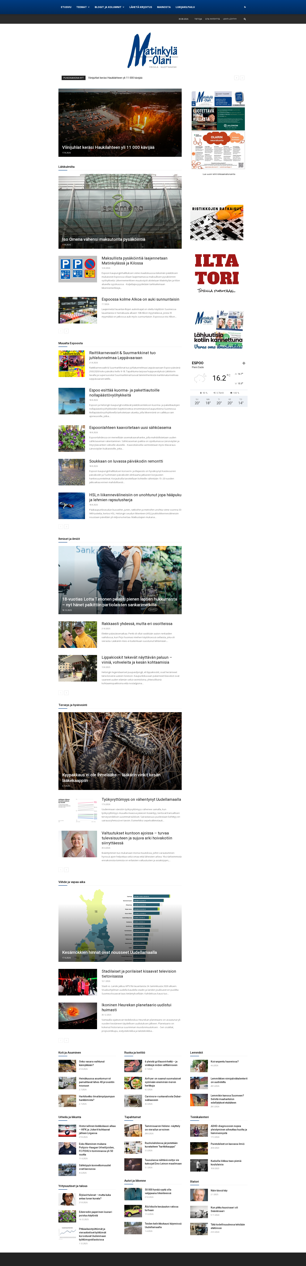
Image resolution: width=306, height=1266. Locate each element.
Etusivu (66, 7)
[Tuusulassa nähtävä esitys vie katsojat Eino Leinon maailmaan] (133, 1164)
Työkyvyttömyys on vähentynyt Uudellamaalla (141, 799)
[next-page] (66, 331)
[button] (245, 19)
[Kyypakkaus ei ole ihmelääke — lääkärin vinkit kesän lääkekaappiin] (120, 751)
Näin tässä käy (219, 1190)
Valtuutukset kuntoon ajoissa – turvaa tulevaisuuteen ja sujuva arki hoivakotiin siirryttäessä (137, 838)
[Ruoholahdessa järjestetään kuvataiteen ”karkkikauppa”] (133, 1147)
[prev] (236, 78)
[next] (242, 78)
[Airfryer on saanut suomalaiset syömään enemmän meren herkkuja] (133, 1083)
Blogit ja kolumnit (108, 7)
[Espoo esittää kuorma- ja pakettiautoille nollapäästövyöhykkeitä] (71, 401)
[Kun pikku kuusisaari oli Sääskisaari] (199, 1212)
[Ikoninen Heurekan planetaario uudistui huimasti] (77, 1016)
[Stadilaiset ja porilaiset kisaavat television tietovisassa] (77, 982)
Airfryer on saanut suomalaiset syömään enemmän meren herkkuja (163, 1082)
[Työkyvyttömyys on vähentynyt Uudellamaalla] (77, 810)
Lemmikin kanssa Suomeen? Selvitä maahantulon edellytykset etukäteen (227, 1099)
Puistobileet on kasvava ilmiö (228, 1144)
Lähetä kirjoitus (140, 7)
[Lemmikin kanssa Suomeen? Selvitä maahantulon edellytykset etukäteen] (199, 1100)
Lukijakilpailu (185, 7)
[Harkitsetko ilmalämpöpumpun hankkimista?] (67, 1101)
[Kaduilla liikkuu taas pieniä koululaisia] (199, 1165)
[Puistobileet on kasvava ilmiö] (199, 1148)
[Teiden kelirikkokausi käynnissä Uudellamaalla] (133, 1228)
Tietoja (198, 19)
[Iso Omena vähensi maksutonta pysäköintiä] (120, 211)
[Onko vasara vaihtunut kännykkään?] (67, 1066)
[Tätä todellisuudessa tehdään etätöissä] (199, 1229)
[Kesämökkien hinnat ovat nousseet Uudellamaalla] (120, 925)
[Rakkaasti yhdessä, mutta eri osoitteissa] (77, 634)
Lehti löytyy (230, 19)
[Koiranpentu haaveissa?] (199, 1066)
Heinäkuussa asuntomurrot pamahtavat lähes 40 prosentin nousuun (96, 1082)
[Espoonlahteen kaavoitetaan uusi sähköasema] (71, 438)
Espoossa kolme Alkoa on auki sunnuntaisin (140, 299)
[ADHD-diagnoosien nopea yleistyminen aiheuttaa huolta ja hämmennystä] (199, 1130)
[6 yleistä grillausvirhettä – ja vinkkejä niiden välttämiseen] (133, 1066)
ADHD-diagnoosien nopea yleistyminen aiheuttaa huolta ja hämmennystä (229, 1130)
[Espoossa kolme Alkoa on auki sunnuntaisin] (77, 310)
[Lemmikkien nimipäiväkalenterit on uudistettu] (199, 1083)
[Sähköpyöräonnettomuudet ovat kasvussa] (67, 1170)
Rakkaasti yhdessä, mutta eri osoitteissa (137, 623)
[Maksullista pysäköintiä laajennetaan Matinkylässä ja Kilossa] (77, 269)
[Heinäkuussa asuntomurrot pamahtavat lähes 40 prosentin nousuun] (67, 1083)
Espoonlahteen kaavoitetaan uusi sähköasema (130, 427)
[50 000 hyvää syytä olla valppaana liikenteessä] (133, 1194)
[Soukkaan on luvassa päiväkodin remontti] (71, 472)
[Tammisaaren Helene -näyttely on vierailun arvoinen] (133, 1130)
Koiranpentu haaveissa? (225, 1061)
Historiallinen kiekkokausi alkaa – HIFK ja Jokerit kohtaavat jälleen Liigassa (97, 1130)
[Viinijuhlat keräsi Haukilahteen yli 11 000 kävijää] (120, 123)
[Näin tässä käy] (199, 1195)
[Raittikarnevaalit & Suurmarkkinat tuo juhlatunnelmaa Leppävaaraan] (71, 363)
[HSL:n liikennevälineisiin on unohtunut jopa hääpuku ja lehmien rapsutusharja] (71, 506)
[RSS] (245, 7)
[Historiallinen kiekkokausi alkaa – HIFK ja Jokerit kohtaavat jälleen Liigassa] (67, 1130)
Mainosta (164, 7)
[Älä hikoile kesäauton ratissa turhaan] (133, 1211)
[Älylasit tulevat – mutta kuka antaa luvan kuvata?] (67, 1199)
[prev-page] (60, 331)
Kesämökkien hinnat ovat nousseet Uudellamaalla (109, 952)
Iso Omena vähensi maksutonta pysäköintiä (103, 239)
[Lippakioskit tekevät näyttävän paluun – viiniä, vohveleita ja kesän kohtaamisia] (77, 668)
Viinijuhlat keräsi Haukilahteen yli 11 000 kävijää (108, 147)
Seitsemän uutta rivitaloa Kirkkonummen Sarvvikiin (117, 77)
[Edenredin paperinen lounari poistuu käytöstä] (67, 1216)
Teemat (81, 7)
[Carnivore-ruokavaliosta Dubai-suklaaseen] (133, 1101)
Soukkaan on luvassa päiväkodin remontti (126, 461)
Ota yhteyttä (212, 19)
